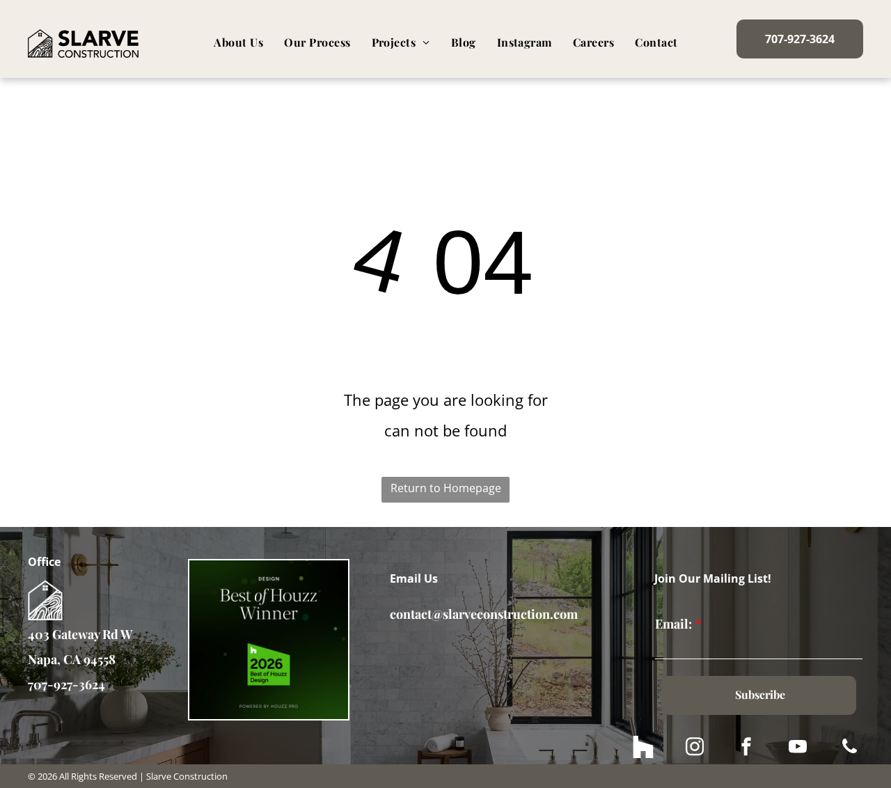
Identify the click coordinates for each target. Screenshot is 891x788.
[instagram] (695, 748)
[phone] (849, 748)
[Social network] (643, 748)
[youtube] (798, 748)
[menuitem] (238, 42)
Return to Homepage (446, 488)
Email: (673, 623)
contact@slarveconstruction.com (484, 614)
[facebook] (746, 748)
